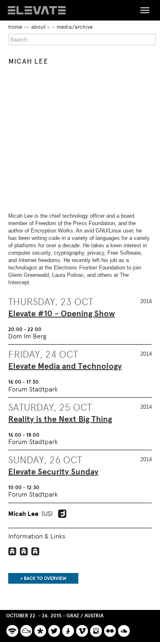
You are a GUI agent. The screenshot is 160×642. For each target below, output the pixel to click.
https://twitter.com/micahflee (62, 513)
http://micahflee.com (12, 551)
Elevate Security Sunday (53, 471)
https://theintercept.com (35, 551)
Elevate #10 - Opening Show (61, 313)
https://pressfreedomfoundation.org (24, 551)
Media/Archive (75, 27)
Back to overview (43, 578)
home (15, 27)
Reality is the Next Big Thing (60, 419)
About (38, 27)
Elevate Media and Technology (65, 366)
